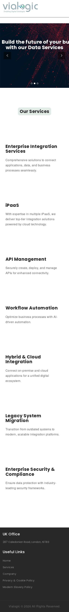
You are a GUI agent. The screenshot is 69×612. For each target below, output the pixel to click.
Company (9, 574)
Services (8, 567)
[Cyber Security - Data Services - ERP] (34, 7)
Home (7, 560)
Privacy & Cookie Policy (18, 580)
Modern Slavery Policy (17, 587)
